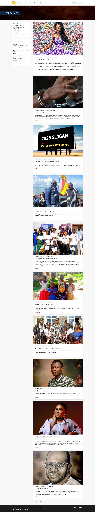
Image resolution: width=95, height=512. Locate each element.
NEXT (41, 501)
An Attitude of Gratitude (41, 488)
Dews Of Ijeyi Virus (40, 112)
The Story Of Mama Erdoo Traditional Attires (18, 28)
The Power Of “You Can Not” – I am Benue (20, 43)
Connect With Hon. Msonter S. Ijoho (20, 35)
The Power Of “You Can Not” (42, 59)
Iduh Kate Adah (16, 60)
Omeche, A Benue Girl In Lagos (19, 55)
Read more (37, 72)
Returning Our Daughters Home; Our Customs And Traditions (20, 62)
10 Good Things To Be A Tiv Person (44, 211)
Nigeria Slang (15, 33)
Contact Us (81, 507)
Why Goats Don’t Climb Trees (19, 58)
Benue (27, 2)
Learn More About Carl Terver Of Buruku (21, 45)
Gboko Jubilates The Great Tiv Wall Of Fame (20, 51)
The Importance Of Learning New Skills (46, 258)
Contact (46, 2)
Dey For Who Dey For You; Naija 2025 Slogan (47, 161)
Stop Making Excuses (40, 439)
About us (75, 507)
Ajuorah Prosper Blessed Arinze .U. (20, 57)
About (41, 2)
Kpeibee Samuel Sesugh (41, 391)
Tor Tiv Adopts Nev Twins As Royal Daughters (47, 348)
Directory (36, 2)
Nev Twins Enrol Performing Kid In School (46, 304)
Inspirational (37, 57)
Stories (31, 2)
